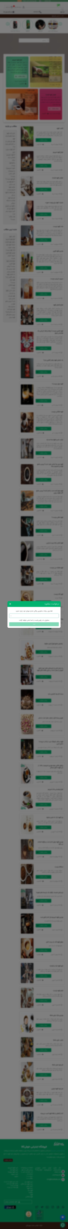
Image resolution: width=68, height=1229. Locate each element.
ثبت (34, 624)
